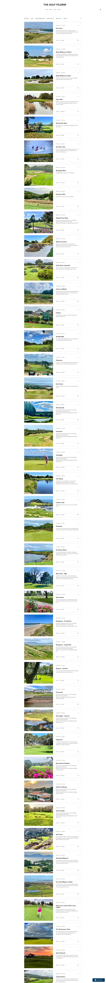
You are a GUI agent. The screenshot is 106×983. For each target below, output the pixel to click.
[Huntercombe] (38, 815)
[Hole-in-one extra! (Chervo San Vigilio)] (38, 910)
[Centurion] (38, 436)
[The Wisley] (38, 483)
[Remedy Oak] (38, 412)
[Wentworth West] (38, 127)
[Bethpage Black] (38, 175)
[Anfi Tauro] (38, 839)
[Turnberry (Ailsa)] (38, 554)
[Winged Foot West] (38, 222)
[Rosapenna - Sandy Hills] (38, 649)
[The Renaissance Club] (38, 933)
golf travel (58, 18)
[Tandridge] (38, 459)
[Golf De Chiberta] (38, 791)
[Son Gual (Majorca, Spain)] (38, 886)
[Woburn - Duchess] (38, 673)
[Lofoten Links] (38, 507)
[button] (80, 18)
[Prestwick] (38, 530)
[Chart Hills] (38, 104)
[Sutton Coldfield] (38, 293)
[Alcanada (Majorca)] (38, 862)
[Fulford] (38, 317)
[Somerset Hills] (38, 198)
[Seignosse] (38, 744)
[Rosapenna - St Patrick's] (38, 625)
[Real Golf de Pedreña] (38, 767)
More (65, 18)
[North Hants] (38, 601)
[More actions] (78, 25)
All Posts (26, 18)
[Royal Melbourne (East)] (38, 80)
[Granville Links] (38, 151)
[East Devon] (38, 388)
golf (32, 18)
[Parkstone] (38, 364)
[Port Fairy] (38, 32)
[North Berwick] (38, 957)
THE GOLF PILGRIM (54, 4)
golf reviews (50, 18)
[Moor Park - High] (38, 578)
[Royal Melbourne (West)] (38, 56)
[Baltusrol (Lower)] (38, 246)
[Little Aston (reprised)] (38, 270)
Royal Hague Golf (40, 18)
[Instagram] (100, 9)
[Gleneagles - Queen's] (38, 720)
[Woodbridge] (38, 341)
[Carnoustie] (38, 696)
